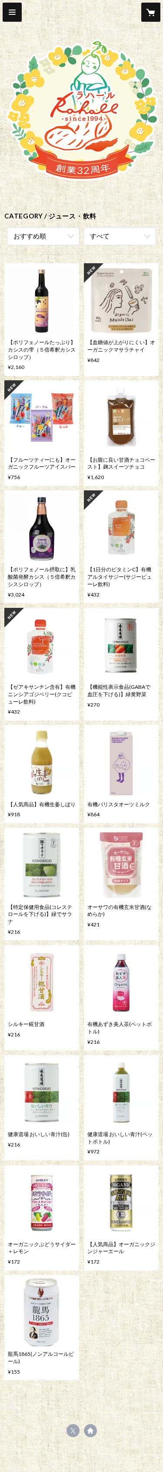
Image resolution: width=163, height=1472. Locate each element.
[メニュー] (12, 12)
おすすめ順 (29, 236)
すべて (100, 236)
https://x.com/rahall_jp (73, 1430)
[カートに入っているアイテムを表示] (150, 12)
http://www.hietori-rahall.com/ (90, 1430)
